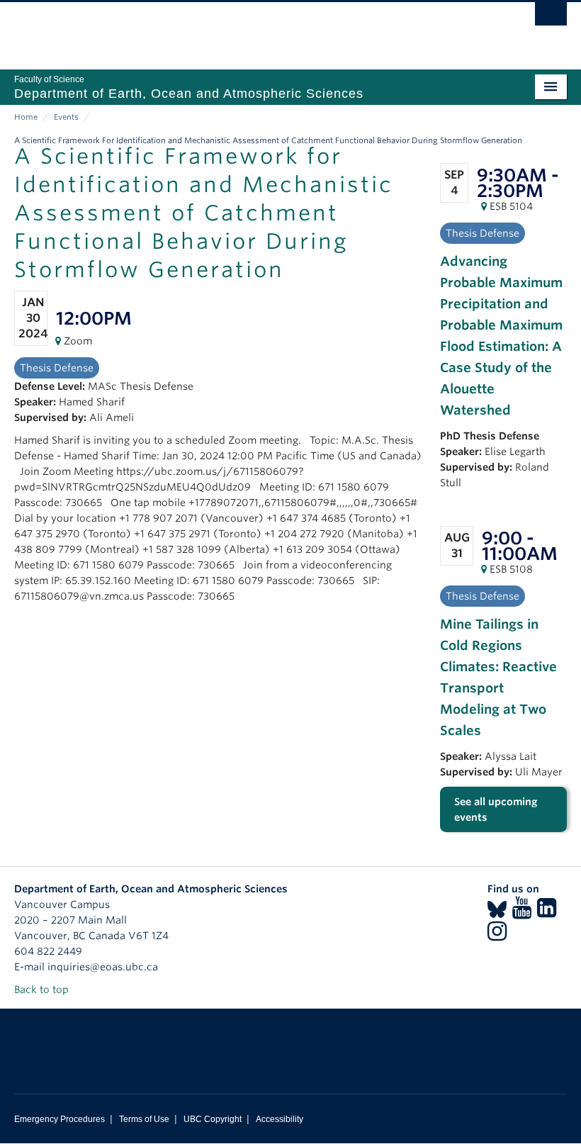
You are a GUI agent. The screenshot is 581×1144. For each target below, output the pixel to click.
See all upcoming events (496, 809)
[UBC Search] (551, 17)
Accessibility (279, 1119)
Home (26, 117)
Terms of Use (144, 1119)
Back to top (43, 989)
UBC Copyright (213, 1119)
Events (66, 117)
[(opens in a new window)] (497, 912)
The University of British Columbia (249, 29)
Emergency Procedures (59, 1119)
